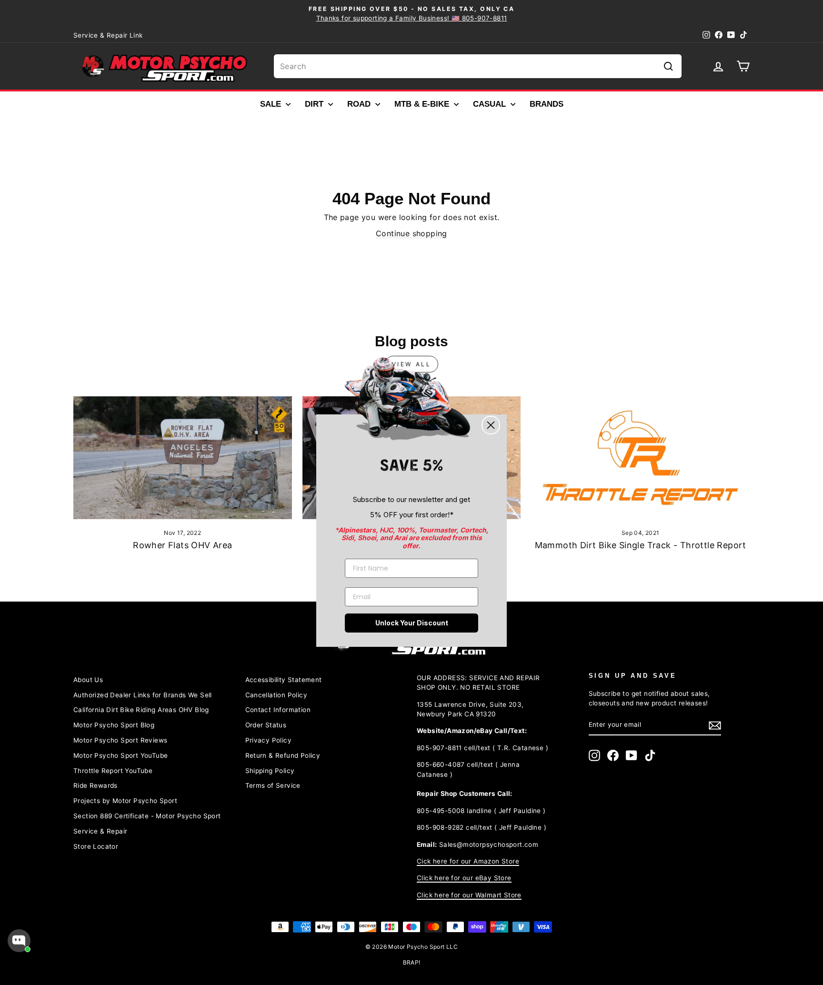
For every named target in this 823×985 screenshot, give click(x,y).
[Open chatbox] (19, 940)
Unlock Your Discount (411, 623)
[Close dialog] (490, 425)
